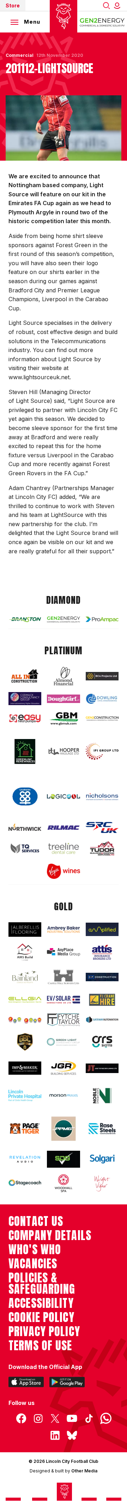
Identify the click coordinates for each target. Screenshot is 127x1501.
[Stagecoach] (24, 1183)
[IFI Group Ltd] (102, 751)
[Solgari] (102, 1159)
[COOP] (24, 796)
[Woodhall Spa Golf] (63, 1183)
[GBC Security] (24, 1042)
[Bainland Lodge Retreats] (24, 977)
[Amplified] (102, 929)
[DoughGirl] (63, 699)
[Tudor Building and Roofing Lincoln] (102, 848)
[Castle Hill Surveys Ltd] (63, 977)
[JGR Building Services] (63, 1068)
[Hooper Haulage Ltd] (63, 751)
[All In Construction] (24, 676)
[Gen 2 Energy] (63, 620)
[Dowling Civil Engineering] (102, 698)
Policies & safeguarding (41, 1283)
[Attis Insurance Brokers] (102, 952)
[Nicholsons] (102, 796)
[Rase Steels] (102, 1128)
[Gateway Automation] (102, 1020)
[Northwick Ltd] (24, 827)
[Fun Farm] (24, 1019)
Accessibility (41, 1303)
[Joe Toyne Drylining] (102, 1068)
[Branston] (24, 619)
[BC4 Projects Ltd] (102, 676)
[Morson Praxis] (63, 1095)
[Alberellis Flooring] (24, 929)
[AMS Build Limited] (24, 952)
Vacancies (32, 1263)
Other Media (84, 1470)
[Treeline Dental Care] (63, 848)
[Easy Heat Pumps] (24, 718)
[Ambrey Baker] (63, 929)
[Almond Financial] (63, 676)
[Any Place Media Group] (63, 952)
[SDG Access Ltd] (63, 1159)
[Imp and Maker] (24, 1068)
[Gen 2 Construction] (102, 718)
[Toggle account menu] (118, 5)
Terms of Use (40, 1345)
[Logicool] (63, 796)
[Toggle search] (106, 5)
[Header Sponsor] (102, 22)
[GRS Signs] (102, 1042)
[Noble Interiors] (102, 1096)
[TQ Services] (24, 848)
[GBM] (63, 718)
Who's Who (34, 1249)
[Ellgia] (24, 1000)
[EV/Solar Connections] (63, 999)
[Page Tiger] (24, 1128)
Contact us (35, 1221)
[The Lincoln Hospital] (24, 1095)
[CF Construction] (102, 977)
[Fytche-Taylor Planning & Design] (63, 1019)
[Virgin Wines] (63, 871)
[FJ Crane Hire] (102, 999)
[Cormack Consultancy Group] (24, 698)
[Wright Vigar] (102, 1183)
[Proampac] (102, 619)
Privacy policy (44, 1331)
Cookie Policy (41, 1317)
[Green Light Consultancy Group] (63, 1042)
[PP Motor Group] (63, 1128)
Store (13, 5)
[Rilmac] (63, 827)
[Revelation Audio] (24, 1159)
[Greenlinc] (24, 751)
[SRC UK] (102, 827)
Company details (49, 1235)
